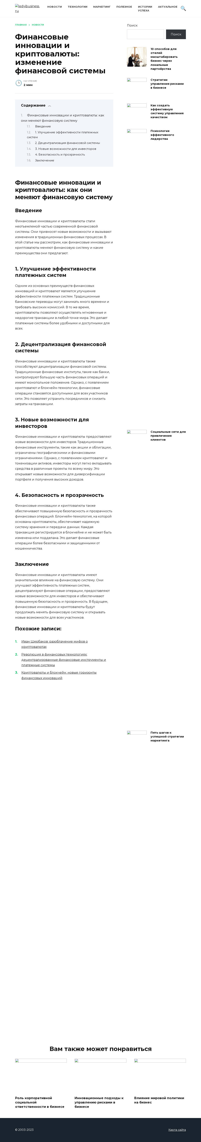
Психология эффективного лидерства (162, 135)
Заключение (44, 160)
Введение (43, 126)
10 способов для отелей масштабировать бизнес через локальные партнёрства (164, 59)
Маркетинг (102, 6)
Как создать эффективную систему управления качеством (167, 111)
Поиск (132, 25)
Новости (54, 6)
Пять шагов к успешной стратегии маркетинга (167, 736)
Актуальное (167, 6)
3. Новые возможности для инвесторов (65, 149)
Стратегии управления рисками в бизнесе (167, 83)
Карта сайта (177, 1130)
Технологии (77, 6)
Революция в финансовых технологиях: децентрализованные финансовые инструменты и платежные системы (63, 660)
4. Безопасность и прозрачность (60, 154)
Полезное (124, 6)
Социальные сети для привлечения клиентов (168, 435)
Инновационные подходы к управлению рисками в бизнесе (99, 1102)
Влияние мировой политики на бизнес (159, 1100)
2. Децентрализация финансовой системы (67, 143)
